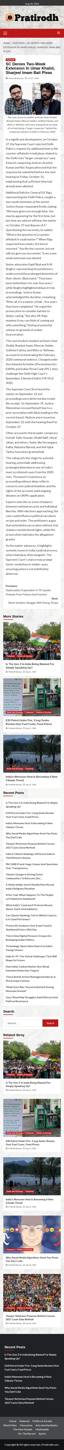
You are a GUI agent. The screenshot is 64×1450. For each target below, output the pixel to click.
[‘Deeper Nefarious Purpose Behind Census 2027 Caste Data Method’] (32, 1293)
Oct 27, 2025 (33, 78)
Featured (10, 60)
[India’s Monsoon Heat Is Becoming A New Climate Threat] (32, 754)
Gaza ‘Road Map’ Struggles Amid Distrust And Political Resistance (32, 999)
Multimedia (42, 1429)
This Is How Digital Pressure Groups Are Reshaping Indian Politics (29, 937)
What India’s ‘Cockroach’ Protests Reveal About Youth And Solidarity (29, 907)
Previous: (28, 590)
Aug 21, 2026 (31, 672)
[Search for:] (24, 1023)
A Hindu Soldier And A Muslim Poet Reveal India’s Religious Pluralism (30, 886)
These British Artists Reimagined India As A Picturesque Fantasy (31, 978)
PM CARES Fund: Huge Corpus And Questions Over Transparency (32, 866)
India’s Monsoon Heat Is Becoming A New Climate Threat (29, 825)
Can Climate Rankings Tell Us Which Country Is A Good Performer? (31, 917)
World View (10, 1425)
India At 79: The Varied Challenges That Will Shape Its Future (31, 958)
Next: (33, 600)
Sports (42, 1433)
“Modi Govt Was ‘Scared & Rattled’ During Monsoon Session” (30, 989)
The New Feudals (22, 1429)
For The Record (26, 1433)
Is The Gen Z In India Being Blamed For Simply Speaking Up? (32, 804)
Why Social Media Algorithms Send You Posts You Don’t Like (31, 835)
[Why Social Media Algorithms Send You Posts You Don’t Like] (32, 1234)
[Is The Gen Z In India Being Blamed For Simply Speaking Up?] (32, 641)
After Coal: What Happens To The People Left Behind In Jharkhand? (29, 896)
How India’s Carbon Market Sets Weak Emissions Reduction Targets (27, 968)
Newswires (26, 1425)
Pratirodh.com (50, 1444)
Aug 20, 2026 (31, 1265)
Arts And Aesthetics (47, 1425)
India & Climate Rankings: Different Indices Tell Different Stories (30, 855)
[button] (6, 33)
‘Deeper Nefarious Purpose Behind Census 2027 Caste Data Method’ (30, 845)
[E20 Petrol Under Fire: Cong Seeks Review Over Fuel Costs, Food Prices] (32, 697)
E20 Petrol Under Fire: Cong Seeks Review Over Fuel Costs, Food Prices (30, 814)
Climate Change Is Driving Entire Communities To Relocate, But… (24, 876)
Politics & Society (24, 656)
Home (12, 1421)
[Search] (59, 33)
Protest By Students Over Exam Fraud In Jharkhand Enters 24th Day (29, 927)
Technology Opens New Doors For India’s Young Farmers (29, 948)
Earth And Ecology (15, 712)
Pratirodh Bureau (16, 78)
